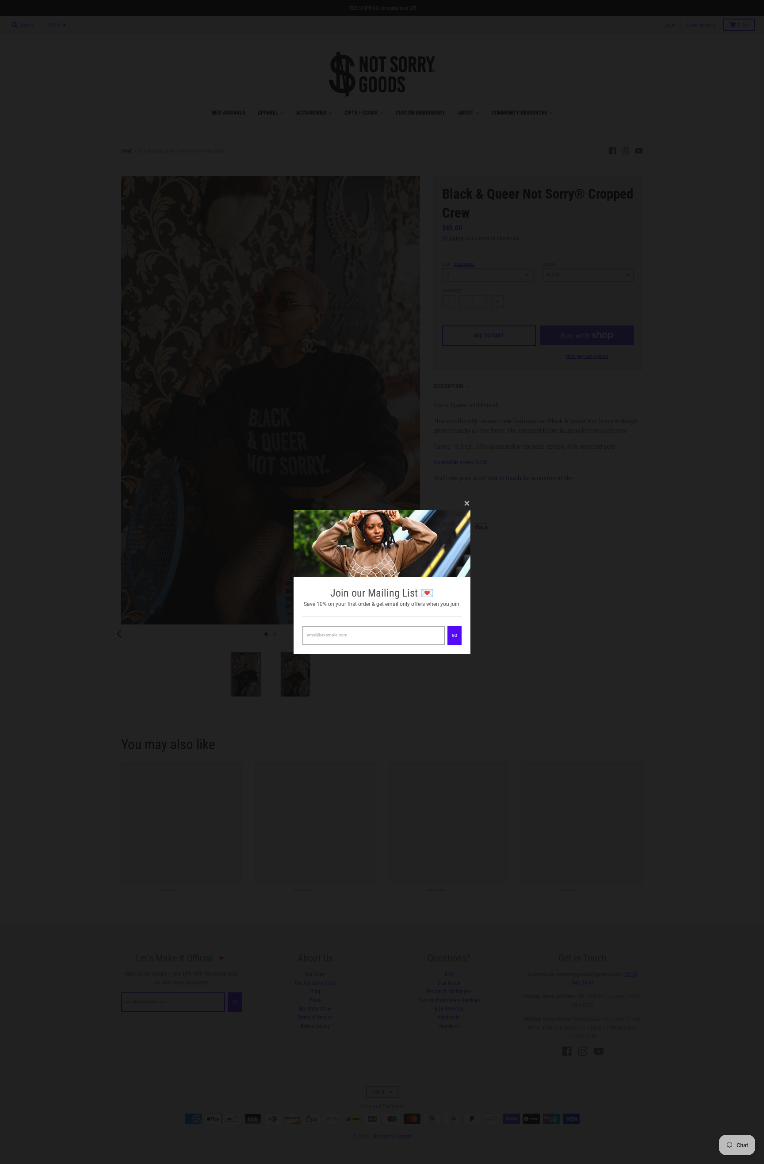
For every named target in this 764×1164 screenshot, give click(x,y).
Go (454, 635)
